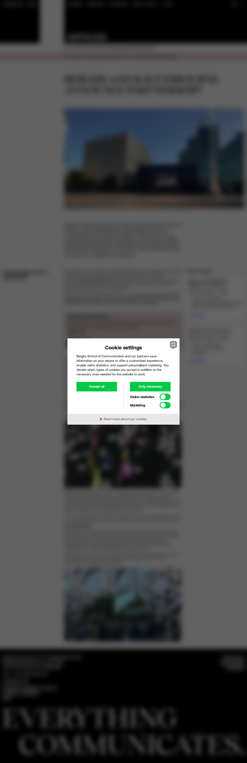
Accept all (96, 386)
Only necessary (150, 386)
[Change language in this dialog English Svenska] (173, 345)
